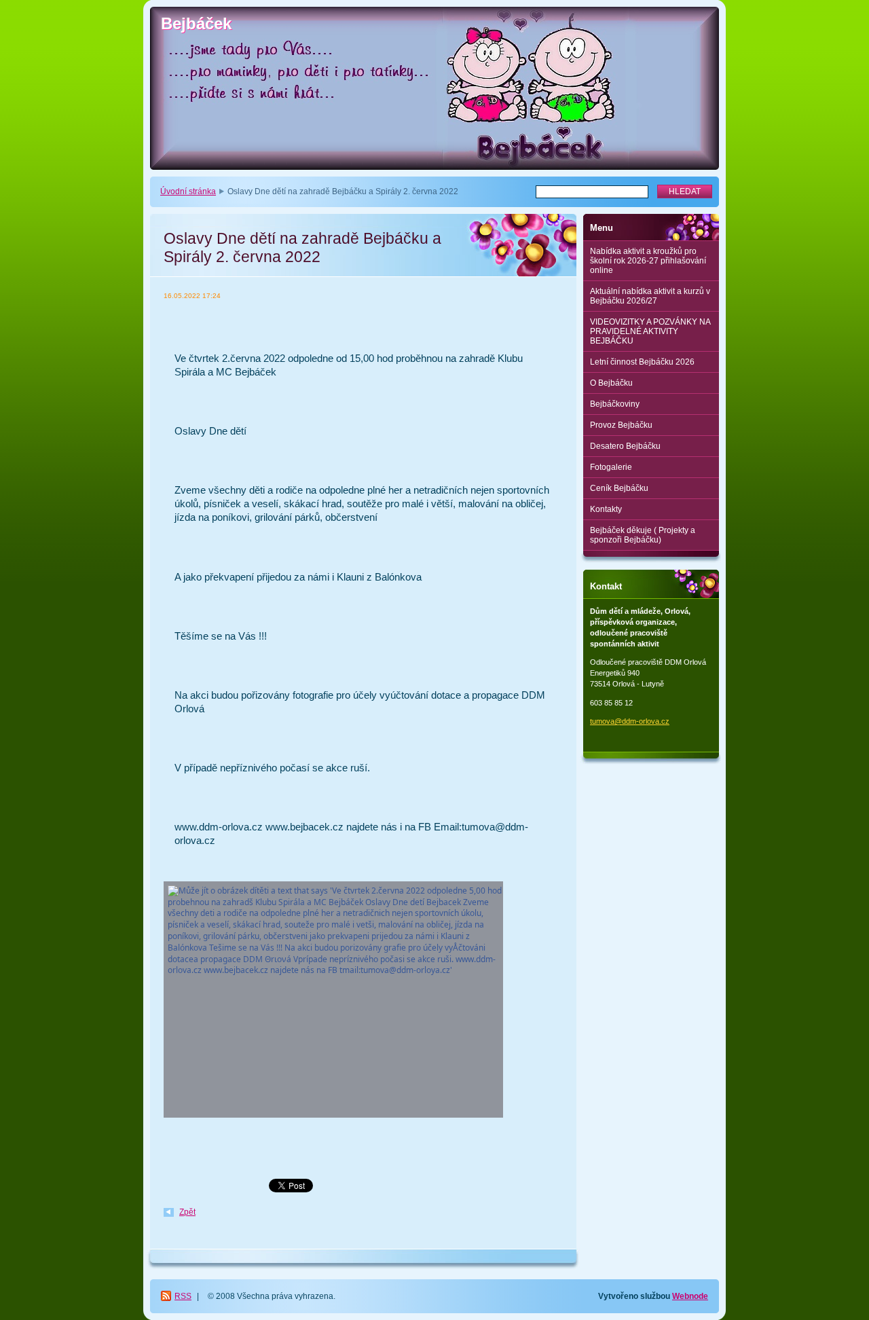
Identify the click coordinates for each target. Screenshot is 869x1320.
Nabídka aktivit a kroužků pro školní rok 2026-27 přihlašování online (648, 260)
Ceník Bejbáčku (619, 488)
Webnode (690, 1296)
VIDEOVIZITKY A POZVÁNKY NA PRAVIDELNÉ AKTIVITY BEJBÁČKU (650, 331)
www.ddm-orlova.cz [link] (218, 826)
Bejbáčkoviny (615, 404)
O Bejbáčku (611, 383)
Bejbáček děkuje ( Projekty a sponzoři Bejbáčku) (642, 535)
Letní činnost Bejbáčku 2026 (642, 362)
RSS (182, 1296)
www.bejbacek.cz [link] (304, 826)
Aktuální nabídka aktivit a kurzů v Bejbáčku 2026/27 (650, 296)
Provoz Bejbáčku (621, 425)
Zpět (187, 1212)
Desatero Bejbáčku (625, 446)
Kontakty (606, 509)
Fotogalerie (611, 467)
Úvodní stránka (188, 191)
